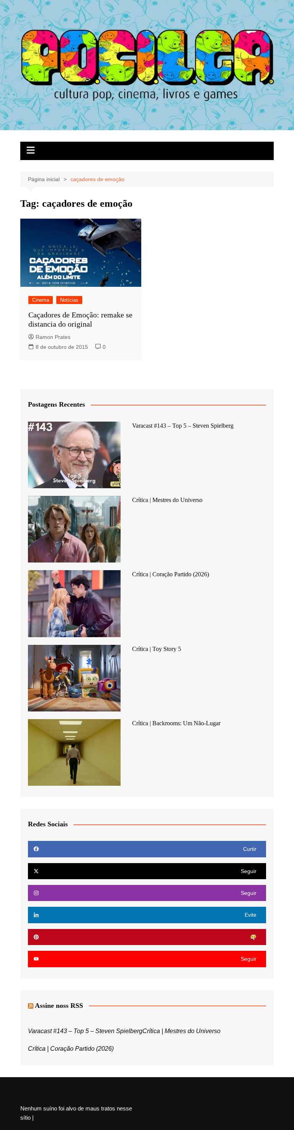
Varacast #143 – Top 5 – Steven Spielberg (183, 425)
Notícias (69, 300)
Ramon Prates (53, 337)
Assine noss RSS (59, 1005)
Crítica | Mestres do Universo (167, 500)
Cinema (40, 300)
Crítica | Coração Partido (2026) (170, 574)
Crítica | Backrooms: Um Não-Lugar (176, 723)
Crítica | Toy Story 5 (156, 649)
